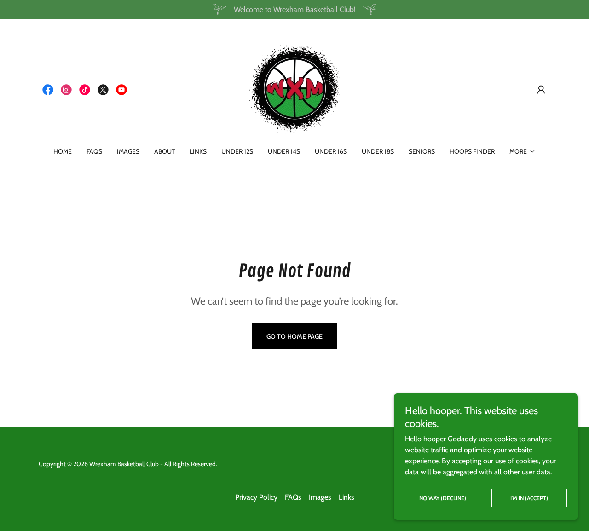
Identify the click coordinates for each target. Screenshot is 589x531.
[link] (48, 90)
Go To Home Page (294, 336)
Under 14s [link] (284, 151)
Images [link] (128, 151)
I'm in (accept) (529, 498)
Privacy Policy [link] (256, 497)
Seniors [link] (422, 151)
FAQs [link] (94, 151)
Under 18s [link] (378, 151)
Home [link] (62, 151)
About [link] (164, 151)
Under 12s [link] (237, 151)
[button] (541, 90)
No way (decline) (442, 498)
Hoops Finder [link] (472, 151)
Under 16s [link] (331, 151)
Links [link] (198, 151)
